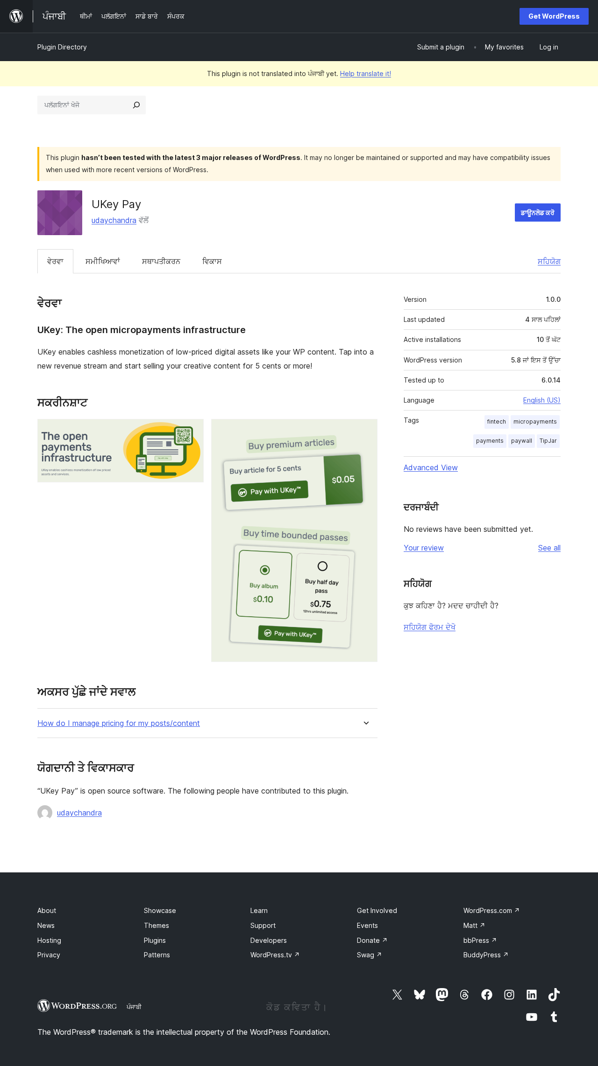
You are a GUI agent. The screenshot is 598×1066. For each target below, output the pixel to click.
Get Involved (377, 910)
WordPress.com (491, 910)
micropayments (535, 421)
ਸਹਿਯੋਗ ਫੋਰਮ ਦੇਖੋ (430, 627)
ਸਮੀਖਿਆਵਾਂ (102, 261)
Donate (372, 940)
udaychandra (114, 220)
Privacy (48, 955)
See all (549, 547)
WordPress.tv (275, 955)
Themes (156, 925)
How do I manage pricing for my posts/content (118, 723)
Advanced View (431, 467)
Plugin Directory (62, 47)
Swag (369, 955)
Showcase (160, 910)
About (46, 910)
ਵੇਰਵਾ (55, 261)
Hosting (49, 940)
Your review (424, 547)
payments (490, 440)
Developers (268, 940)
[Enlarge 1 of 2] (191, 431)
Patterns (157, 955)
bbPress (480, 940)
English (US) (542, 400)
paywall (521, 440)
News (46, 925)
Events (367, 925)
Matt (474, 925)
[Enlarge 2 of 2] (365, 431)
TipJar (548, 440)
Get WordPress (554, 16)
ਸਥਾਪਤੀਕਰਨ (161, 261)
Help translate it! (365, 73)
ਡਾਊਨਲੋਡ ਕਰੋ (538, 212)
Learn (259, 910)
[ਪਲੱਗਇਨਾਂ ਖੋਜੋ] (136, 105)
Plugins (155, 940)
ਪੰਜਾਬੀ (134, 1006)
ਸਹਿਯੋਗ (549, 261)
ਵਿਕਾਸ (212, 261)
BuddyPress (486, 955)
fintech (496, 421)
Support (263, 925)
